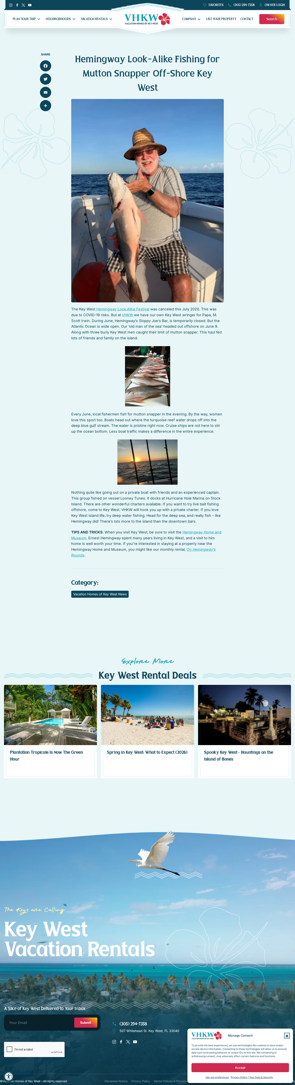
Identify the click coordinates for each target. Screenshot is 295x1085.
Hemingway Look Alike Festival (122, 309)
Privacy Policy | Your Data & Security (252, 1077)
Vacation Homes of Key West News (100, 594)
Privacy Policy (140, 1081)
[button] (287, 1036)
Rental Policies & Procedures (172, 1081)
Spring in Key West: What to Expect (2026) (147, 752)
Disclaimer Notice (116, 1081)
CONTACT (246, 19)
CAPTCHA (12, 1038)
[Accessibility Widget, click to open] (8, 1076)
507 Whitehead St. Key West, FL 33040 (149, 1031)
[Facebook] (45, 65)
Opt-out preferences (217, 1077)
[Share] (45, 105)
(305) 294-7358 (133, 1024)
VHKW (127, 315)
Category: (84, 583)
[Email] (45, 92)
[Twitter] (45, 79)
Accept (240, 1068)
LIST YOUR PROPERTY (221, 19)
